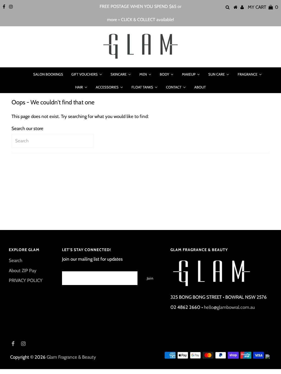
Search (15, 260)
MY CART (263, 7)
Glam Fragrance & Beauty (71, 357)
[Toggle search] (22, 74)
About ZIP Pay (22, 270)
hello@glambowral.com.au (229, 307)
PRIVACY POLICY (26, 280)
